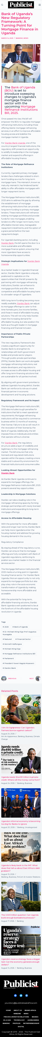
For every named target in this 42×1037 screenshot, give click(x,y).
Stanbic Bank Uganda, (15, 143)
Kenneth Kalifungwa (12, 644)
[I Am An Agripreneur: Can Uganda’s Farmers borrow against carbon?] (21, 709)
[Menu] (40, 5)
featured (7, 639)
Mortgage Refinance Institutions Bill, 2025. (21, 110)
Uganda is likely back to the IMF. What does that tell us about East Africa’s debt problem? (20, 868)
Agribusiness (33, 1020)
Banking (19, 38)
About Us (18, 1010)
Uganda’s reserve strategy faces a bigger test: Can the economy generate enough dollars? (20, 962)
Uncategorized (31, 827)
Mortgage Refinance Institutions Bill (19, 654)
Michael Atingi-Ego (12, 649)
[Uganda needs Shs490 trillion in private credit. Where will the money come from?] (21, 759)
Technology (19, 1020)
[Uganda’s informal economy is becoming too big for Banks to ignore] (21, 803)
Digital (21, 1026)
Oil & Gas (7, 1020)
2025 (6, 627)
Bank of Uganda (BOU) (20, 89)
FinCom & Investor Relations (28, 877)
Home (8, 1010)
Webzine (17, 1013)
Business (29, 736)
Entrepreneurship (31, 1023)
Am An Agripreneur (9, 736)
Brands (35, 1017)
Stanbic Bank (7, 243)
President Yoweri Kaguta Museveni (18, 663)
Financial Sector (23, 639)
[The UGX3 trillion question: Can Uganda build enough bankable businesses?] (21, 896)
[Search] (2, 5)
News (26, 38)
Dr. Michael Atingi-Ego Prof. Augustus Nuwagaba (19, 633)
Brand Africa (30, 1010)
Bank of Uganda (20, 627)
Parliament (8, 658)
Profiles (16, 1023)
